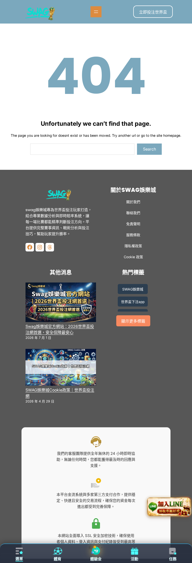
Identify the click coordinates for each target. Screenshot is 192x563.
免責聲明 (133, 224)
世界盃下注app (132, 302)
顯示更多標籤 (133, 321)
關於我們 (133, 202)
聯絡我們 (133, 213)
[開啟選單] (96, 11)
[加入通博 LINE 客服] (169, 507)
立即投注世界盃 (153, 12)
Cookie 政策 (133, 257)
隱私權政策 (133, 246)
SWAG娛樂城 (132, 289)
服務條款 (133, 235)
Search (149, 149)
